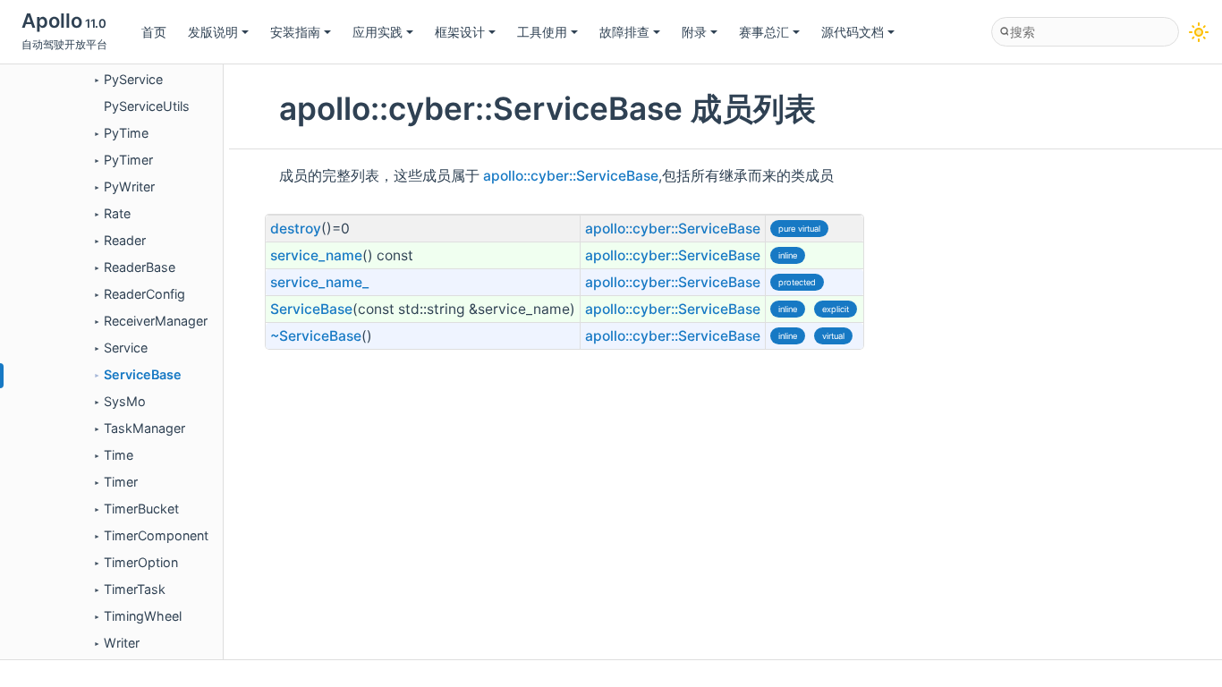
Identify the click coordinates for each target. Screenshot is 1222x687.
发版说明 (213, 31)
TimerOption (141, 562)
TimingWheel (143, 615)
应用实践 (377, 31)
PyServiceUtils (147, 106)
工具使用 (542, 31)
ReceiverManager (156, 320)
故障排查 (624, 31)
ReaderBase (139, 267)
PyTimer (128, 159)
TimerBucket (141, 508)
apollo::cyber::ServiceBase (570, 175)
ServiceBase (143, 374)
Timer (121, 481)
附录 (694, 31)
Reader (125, 240)
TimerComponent (156, 535)
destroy (295, 228)
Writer (122, 642)
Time (118, 454)
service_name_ (319, 282)
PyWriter (129, 186)
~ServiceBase (315, 335)
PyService (133, 79)
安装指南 (295, 31)
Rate (117, 213)
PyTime (126, 132)
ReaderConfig (144, 293)
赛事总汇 (764, 31)
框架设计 (460, 31)
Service (126, 347)
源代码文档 (852, 31)
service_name (316, 255)
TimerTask (134, 589)
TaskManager (144, 428)
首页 (153, 31)
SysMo (125, 401)
